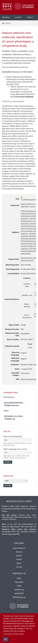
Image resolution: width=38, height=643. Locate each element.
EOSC (19, 578)
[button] (30, 440)
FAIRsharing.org (19, 597)
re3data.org (19, 589)
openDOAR (19, 593)
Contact (19, 567)
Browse (19, 552)
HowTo (19, 559)
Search (19, 555)
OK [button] (5, 639)
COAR (19, 586)
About (30, 17)
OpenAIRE (19, 582)
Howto (18, 17)
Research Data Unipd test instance (19, 529)
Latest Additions (19, 548)
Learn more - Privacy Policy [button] (13, 634)
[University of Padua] (24, 9)
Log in (7, 23)
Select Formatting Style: (12, 436)
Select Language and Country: (15, 449)
